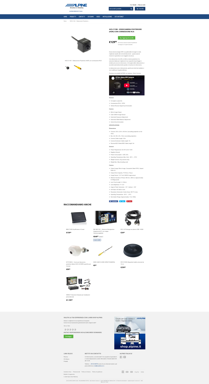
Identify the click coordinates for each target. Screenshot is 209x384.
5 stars (75, 329)
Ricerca (66, 357)
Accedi (134, 5)
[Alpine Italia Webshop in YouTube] (124, 357)
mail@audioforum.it (98, 366)
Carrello (141, 8)
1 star (65, 329)
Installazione (107, 17)
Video (98, 17)
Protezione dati (76, 372)
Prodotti (73, 17)
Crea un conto (141, 5)
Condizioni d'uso (67, 372)
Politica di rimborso (86, 372)
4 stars (72, 329)
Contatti (82, 17)
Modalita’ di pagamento (69, 374)
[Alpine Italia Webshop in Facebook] (121, 357)
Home (65, 17)
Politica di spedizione (97, 372)
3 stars (70, 329)
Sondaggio (68, 336)
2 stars (67, 329)
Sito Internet (119, 17)
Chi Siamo (91, 17)
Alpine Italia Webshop (72, 376)
